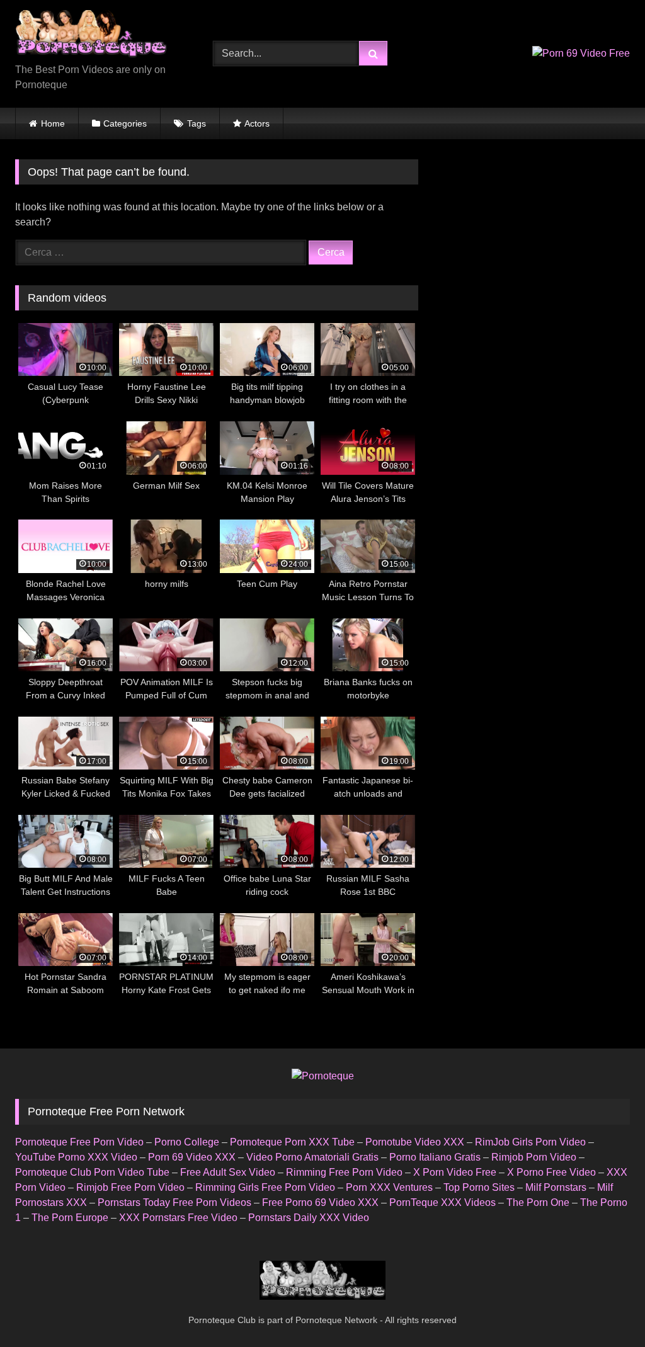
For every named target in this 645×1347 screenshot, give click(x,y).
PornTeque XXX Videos (442, 1202)
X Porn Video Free (454, 1172)
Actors (257, 123)
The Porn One (537, 1202)
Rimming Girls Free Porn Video (265, 1187)
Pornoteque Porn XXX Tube (292, 1142)
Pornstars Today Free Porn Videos (174, 1202)
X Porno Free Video (551, 1172)
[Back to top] (606, 1309)
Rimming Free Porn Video (344, 1172)
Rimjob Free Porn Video (130, 1187)
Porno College (186, 1142)
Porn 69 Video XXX (192, 1157)
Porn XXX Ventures (389, 1187)
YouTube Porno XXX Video (76, 1157)
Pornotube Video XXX (414, 1142)
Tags (196, 123)
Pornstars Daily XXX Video (308, 1217)
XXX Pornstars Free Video (178, 1217)
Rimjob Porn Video (533, 1157)
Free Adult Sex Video (227, 1172)
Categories (125, 123)
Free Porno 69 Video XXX (320, 1202)
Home (53, 123)
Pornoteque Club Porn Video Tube (92, 1172)
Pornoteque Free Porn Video (79, 1142)
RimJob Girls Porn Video (530, 1142)
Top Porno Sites (479, 1187)
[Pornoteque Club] (99, 36)
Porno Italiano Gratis (435, 1157)
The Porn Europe (69, 1217)
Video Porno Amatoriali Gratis (312, 1157)
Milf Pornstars (555, 1187)
